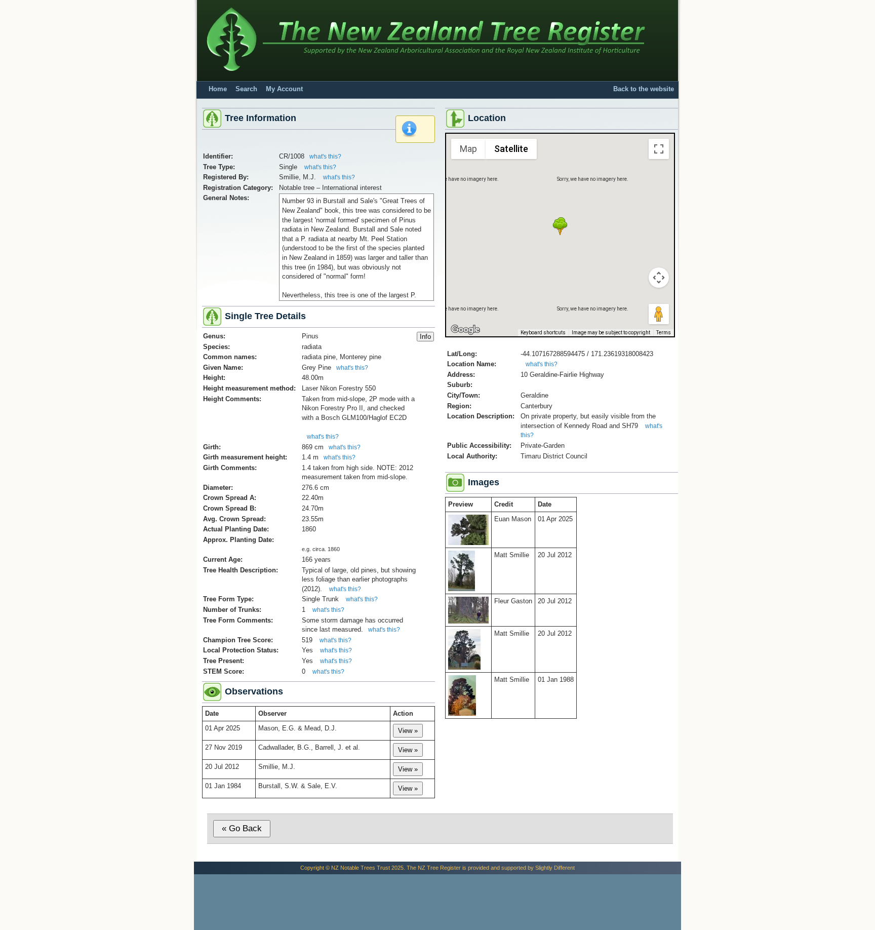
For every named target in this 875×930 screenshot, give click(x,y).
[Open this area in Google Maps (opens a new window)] (465, 329)
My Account (284, 89)
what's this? (325, 156)
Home (218, 89)
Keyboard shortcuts (543, 332)
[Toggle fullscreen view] (659, 149)
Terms (663, 332)
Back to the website (643, 89)
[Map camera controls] (659, 277)
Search (246, 89)
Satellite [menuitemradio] (511, 148)
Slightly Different (555, 868)
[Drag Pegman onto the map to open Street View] (659, 314)
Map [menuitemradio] (468, 148)
